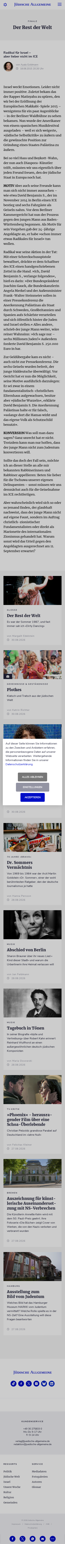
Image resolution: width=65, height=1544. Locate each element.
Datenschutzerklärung (19, 764)
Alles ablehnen (32, 777)
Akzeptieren (33, 797)
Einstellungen (32, 787)
